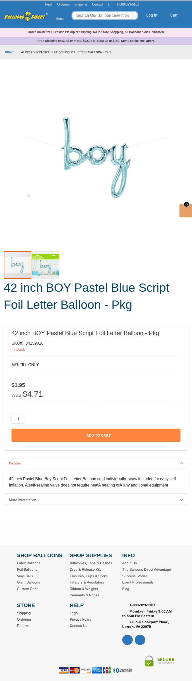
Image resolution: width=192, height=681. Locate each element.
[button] (45, 265)
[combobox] (105, 15)
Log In (152, 15)
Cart (174, 15)
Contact (97, 4)
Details (15, 463)
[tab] (96, 463)
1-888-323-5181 (128, 4)
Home (9, 52)
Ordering (63, 4)
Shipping (80, 4)
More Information (22, 500)
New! (48, 4)
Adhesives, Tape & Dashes (91, 563)
